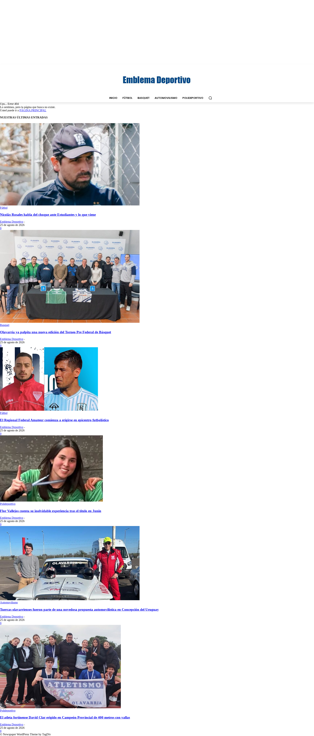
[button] (210, 98)
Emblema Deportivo (11, 221)
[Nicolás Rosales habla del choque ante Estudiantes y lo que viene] (70, 204)
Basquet (4, 325)
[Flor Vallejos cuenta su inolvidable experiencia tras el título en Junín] (51, 500)
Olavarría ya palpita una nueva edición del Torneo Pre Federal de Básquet (55, 332)
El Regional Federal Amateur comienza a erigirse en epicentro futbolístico (54, 420)
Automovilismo (9, 602)
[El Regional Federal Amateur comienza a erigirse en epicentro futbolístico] (49, 409)
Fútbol (3, 207)
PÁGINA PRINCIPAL (32, 110)
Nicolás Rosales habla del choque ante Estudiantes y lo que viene (48, 215)
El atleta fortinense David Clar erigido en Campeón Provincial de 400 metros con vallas (65, 717)
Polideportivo (7, 503)
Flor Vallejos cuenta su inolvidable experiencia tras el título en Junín (50, 511)
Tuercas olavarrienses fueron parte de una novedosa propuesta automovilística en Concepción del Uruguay (79, 609)
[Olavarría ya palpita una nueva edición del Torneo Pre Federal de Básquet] (70, 321)
